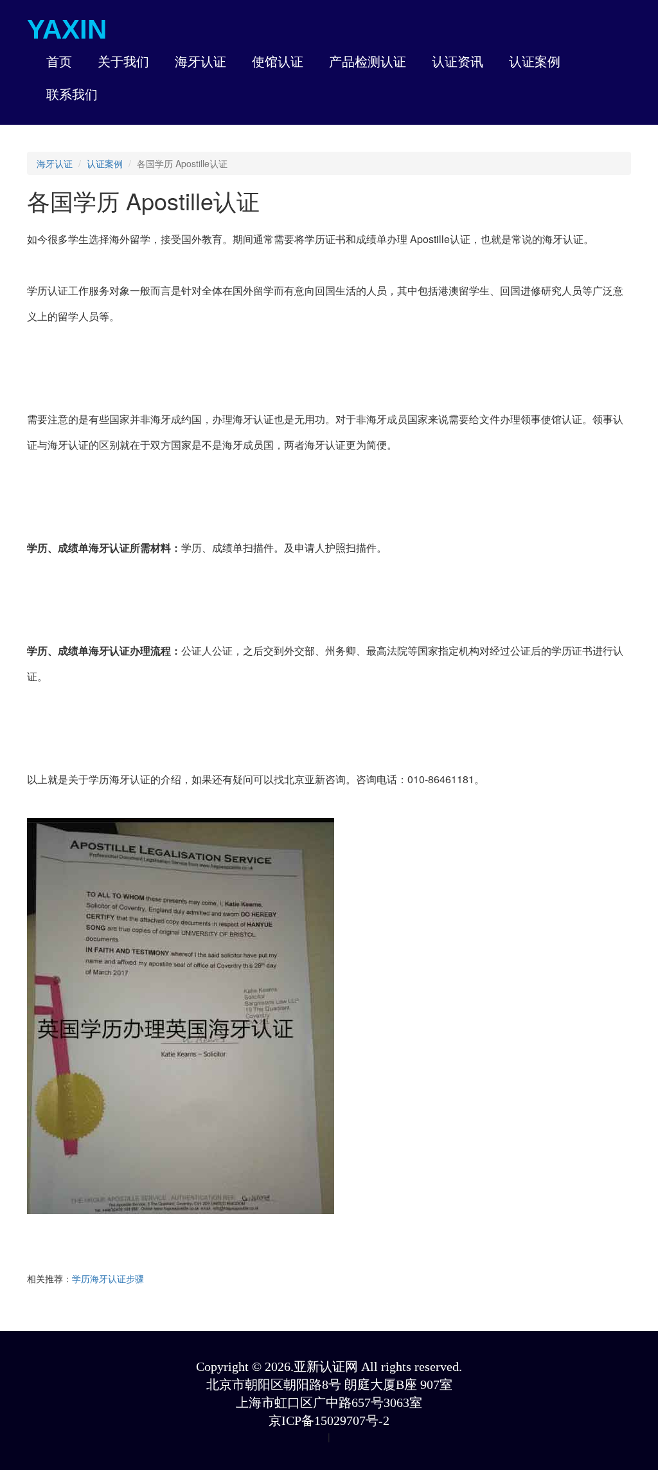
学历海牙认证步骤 (108, 1278)
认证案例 (105, 163)
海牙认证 (55, 163)
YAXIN (67, 29)
